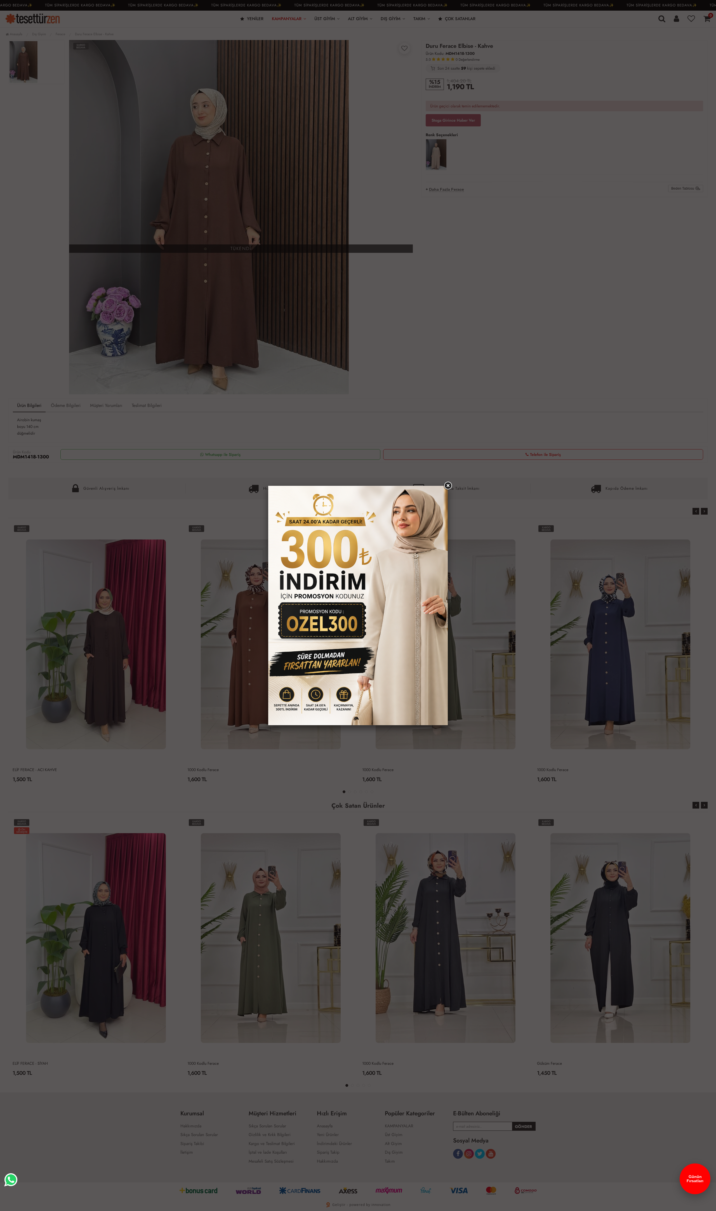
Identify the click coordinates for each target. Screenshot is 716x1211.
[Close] (448, 486)
